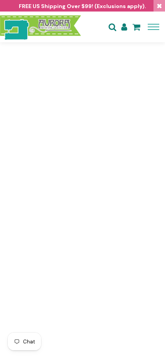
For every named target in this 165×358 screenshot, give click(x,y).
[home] (40, 27)
